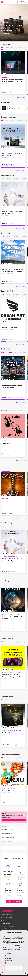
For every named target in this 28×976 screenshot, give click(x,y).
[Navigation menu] (26, 2)
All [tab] (2, 47)
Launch (14, 820)
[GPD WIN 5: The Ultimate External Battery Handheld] (13, 658)
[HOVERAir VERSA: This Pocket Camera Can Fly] (13, 194)
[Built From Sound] (13, 484)
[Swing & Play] (13, 426)
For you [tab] (3, 178)
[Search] (17, 2)
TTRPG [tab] (16, 352)
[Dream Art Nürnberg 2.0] (13, 310)
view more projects (21, 97)
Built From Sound (8, 501)
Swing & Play (6, 443)
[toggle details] (24, 94)
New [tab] (11, 468)
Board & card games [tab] (6, 352)
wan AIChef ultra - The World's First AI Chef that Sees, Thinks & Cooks (12, 81)
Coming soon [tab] (5, 468)
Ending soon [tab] (18, 526)
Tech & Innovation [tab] (8, 47)
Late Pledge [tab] (20, 410)
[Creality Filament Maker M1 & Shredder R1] (13, 136)
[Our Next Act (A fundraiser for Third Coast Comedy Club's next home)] (13, 252)
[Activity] (20, 2)
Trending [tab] (3, 526)
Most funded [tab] (11, 526)
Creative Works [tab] (19, 47)
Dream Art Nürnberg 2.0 (10, 327)
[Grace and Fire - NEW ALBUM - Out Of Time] (13, 600)
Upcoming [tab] (9, 178)
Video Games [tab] (22, 352)
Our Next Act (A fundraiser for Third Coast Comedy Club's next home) (12, 271)
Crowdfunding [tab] (17, 178)
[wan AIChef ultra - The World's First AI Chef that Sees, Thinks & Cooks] (13, 62)
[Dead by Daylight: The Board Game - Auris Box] (13, 368)
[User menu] (23, 2)
